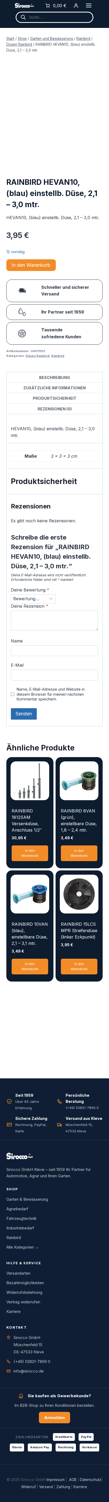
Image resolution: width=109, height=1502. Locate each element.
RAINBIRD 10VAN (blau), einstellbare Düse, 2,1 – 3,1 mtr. (30, 933)
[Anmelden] (76, 5)
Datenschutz (90, 1480)
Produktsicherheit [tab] (54, 398)
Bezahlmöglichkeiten (25, 1282)
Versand (46, 1487)
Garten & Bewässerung (27, 1199)
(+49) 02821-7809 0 (31, 1361)
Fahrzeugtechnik (21, 1218)
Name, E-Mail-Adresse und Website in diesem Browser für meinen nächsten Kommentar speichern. (51, 694)
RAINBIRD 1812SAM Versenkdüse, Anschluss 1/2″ (27, 820)
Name (17, 641)
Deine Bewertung (30, 590)
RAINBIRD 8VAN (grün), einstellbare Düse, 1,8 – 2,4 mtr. (79, 820)
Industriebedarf (20, 1227)
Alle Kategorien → (22, 1247)
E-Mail (17, 665)
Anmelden (54, 1417)
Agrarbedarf (17, 1208)
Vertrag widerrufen (23, 1301)
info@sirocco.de (28, 1371)
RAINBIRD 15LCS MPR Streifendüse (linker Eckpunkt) (79, 930)
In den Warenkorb (31, 265)
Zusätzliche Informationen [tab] (54, 388)
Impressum (56, 1480)
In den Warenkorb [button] (29, 853)
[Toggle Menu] (88, 5)
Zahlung (63, 1487)
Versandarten (18, 1273)
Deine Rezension (29, 606)
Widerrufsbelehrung (24, 1292)
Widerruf (28, 1487)
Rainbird (57, 356)
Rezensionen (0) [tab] (55, 409)
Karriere (13, 1311)
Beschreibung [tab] (54, 377)
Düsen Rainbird (37, 356)
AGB (72, 1480)
